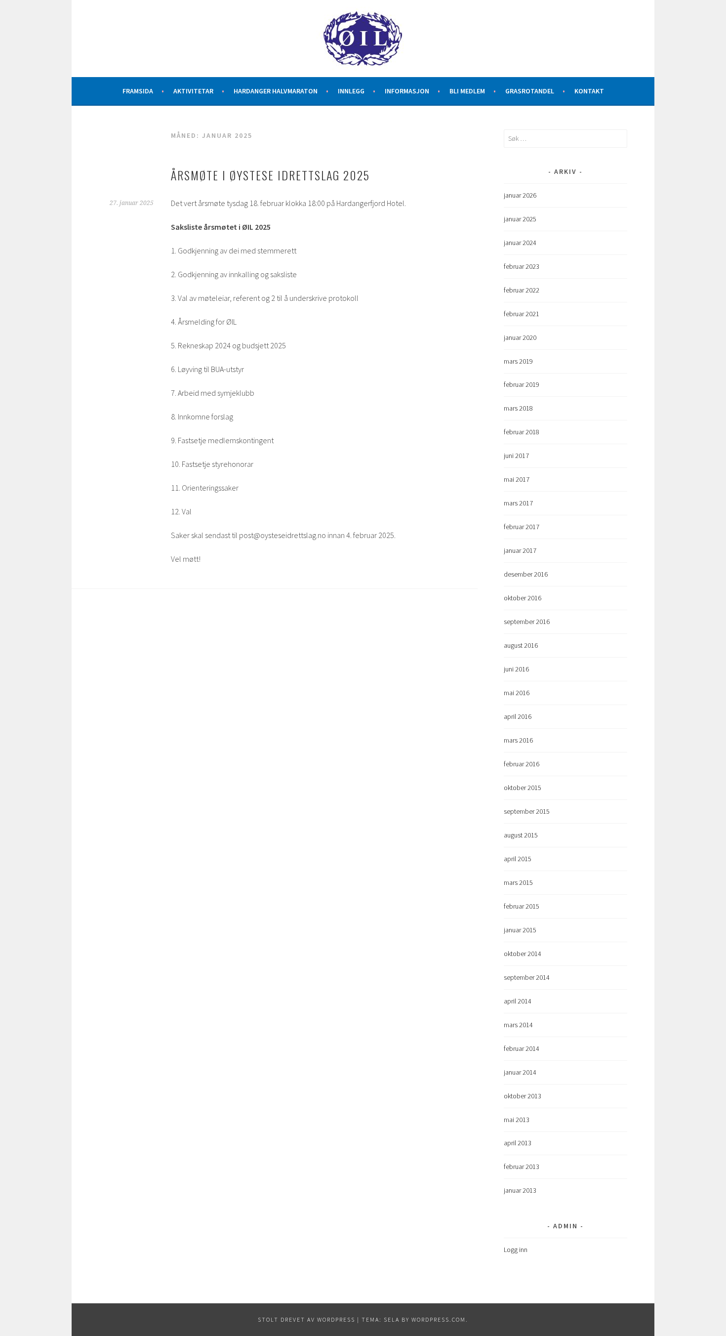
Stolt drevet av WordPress (306, 1319)
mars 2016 (518, 740)
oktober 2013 (522, 1095)
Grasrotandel (529, 90)
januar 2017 (520, 550)
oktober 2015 (522, 787)
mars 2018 (518, 408)
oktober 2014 (522, 953)
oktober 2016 (522, 597)
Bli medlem (467, 90)
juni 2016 (516, 669)
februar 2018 (521, 431)
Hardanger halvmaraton (276, 90)
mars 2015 (518, 882)
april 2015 (517, 858)
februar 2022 (521, 290)
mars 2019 (518, 361)
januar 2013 (520, 1190)
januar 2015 (520, 929)
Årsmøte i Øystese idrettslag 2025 (270, 175)
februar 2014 (521, 1048)
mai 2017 (516, 479)
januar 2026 (520, 195)
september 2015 (527, 811)
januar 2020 (520, 337)
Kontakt (589, 90)
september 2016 (527, 621)
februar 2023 (521, 266)
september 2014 (527, 977)
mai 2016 (516, 692)
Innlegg (351, 90)
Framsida (137, 90)
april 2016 (517, 716)
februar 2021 (521, 313)
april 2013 (517, 1142)
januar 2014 (520, 1072)
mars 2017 (518, 503)
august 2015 (521, 835)
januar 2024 (520, 242)
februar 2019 (521, 384)
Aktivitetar (193, 90)
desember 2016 (526, 574)
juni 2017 (516, 455)
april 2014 (517, 1001)
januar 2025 (520, 218)
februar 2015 (521, 906)
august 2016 (521, 645)
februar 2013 (521, 1166)
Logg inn (515, 1249)
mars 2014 (518, 1024)
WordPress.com (438, 1319)
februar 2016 (521, 763)
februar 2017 (521, 526)
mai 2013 (516, 1119)
